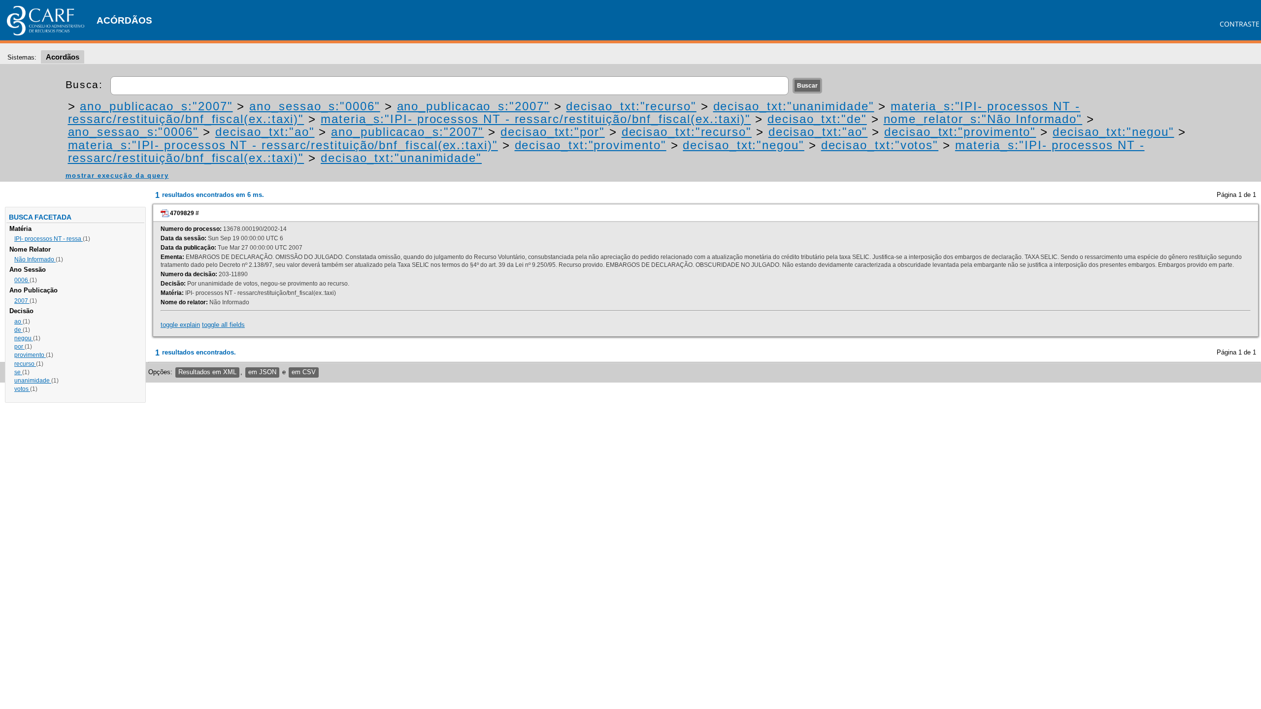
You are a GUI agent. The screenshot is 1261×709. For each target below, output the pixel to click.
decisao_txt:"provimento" (960, 131)
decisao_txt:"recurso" (631, 106)
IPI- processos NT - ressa (48, 238)
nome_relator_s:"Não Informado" (983, 119)
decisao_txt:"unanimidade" (793, 106)
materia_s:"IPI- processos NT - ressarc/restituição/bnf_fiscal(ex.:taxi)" (536, 119)
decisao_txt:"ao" (265, 131)
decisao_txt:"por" (552, 131)
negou (23, 338)
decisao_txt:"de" (817, 119)
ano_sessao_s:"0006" (314, 106)
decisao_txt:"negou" (1113, 131)
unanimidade (32, 380)
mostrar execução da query (117, 175)
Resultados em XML (207, 372)
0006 (22, 280)
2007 (22, 300)
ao (18, 321)
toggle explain (180, 324)
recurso (25, 363)
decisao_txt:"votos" (879, 145)
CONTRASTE (1240, 24)
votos (22, 389)
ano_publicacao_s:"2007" (156, 106)
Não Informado (35, 259)
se (18, 372)
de (18, 329)
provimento (30, 355)
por (19, 346)
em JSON (262, 372)
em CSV (304, 372)
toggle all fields (223, 324)
